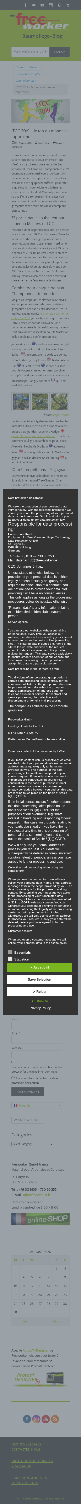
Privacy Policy (40, 1008)
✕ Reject (39, 991)
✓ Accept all (39, 967)
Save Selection (39, 979)
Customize (40, 1001)
